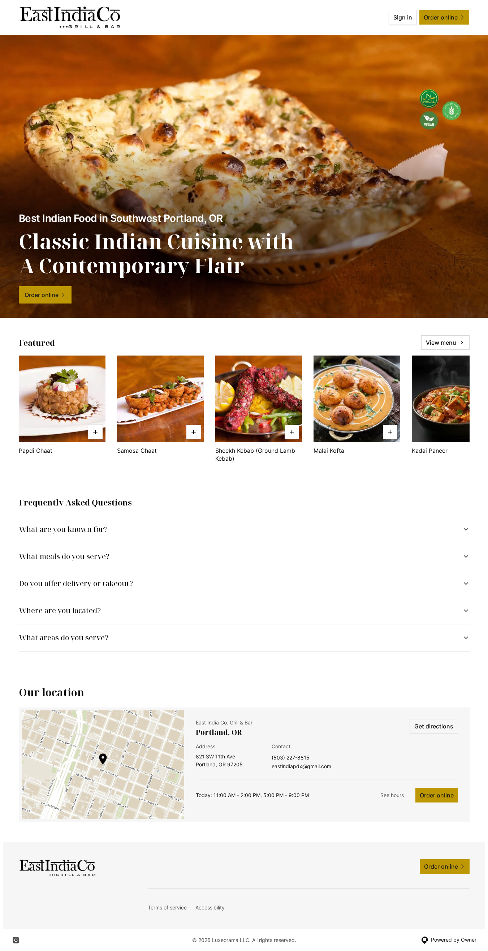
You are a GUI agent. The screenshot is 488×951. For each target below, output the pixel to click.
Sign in (402, 17)
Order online (437, 795)
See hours (392, 795)
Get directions (433, 726)
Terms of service (167, 907)
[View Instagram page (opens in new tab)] (16, 940)
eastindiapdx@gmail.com (301, 766)
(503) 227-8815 (291, 757)
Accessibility (210, 907)
